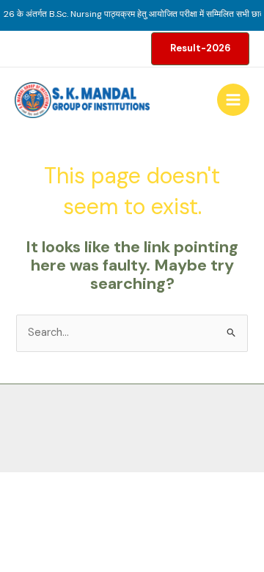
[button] (200, 48)
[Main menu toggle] (233, 100)
